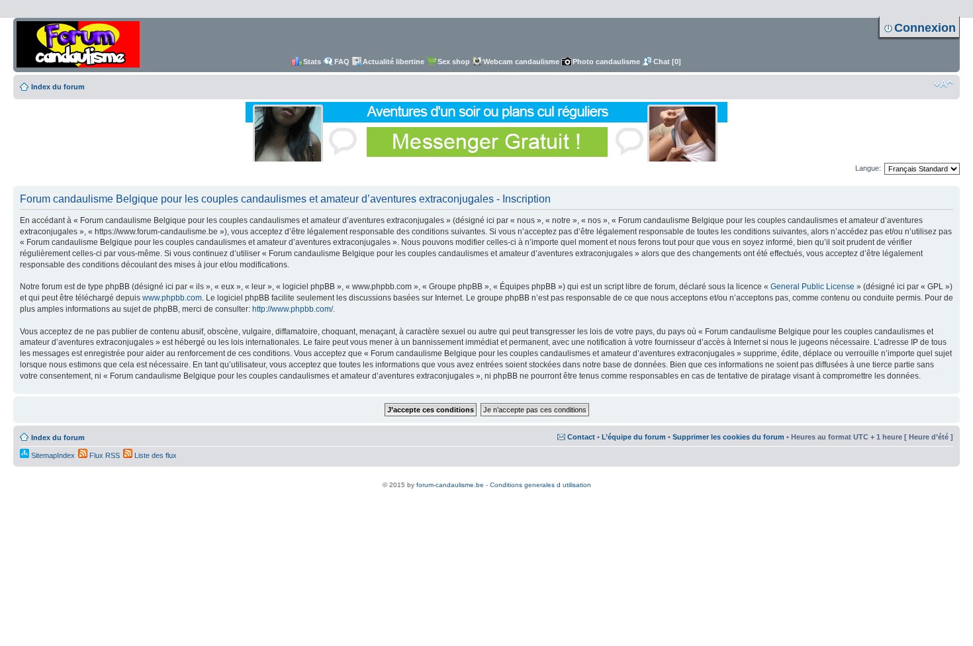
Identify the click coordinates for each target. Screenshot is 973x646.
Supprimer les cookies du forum (728, 437)
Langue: (868, 168)
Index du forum (58, 87)
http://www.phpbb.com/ (292, 309)
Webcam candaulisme (521, 62)
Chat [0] (667, 62)
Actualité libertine (393, 62)
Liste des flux (154, 455)
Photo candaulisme (606, 62)
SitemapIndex (52, 455)
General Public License (812, 286)
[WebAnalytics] (486, 477)
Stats (312, 62)
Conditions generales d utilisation (540, 484)
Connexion (925, 27)
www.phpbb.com (172, 297)
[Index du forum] (78, 45)
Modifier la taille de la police (943, 84)
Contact (581, 437)
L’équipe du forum (634, 437)
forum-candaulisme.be (450, 484)
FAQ (341, 62)
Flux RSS (103, 455)
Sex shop (454, 62)
